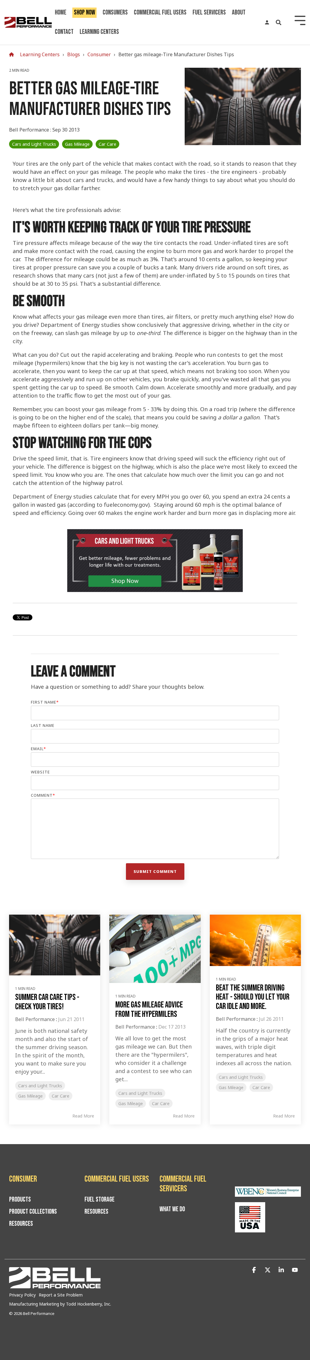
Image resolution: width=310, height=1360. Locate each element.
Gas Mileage (77, 144)
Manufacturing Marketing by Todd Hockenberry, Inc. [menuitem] (60, 1304)
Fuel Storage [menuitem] (99, 1199)
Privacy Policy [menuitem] (22, 1295)
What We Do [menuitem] (172, 1209)
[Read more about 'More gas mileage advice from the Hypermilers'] (154, 949)
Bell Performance (29, 129)
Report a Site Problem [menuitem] (61, 1295)
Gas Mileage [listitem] (30, 1096)
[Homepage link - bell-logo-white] (55, 1285)
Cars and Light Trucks (34, 144)
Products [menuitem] (20, 1199)
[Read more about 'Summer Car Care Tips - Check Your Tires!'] (54, 945)
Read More (83, 1116)
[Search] (278, 22)
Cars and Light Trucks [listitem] (40, 1085)
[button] (254, 1270)
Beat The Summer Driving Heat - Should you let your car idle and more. (252, 997)
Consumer (99, 54)
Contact (64, 32)
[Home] (13, 54)
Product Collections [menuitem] (33, 1211)
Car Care (107, 144)
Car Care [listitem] (60, 1096)
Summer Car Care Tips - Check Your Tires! (47, 1002)
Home (60, 12)
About (239, 12)
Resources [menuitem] (21, 1224)
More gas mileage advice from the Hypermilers (149, 1009)
